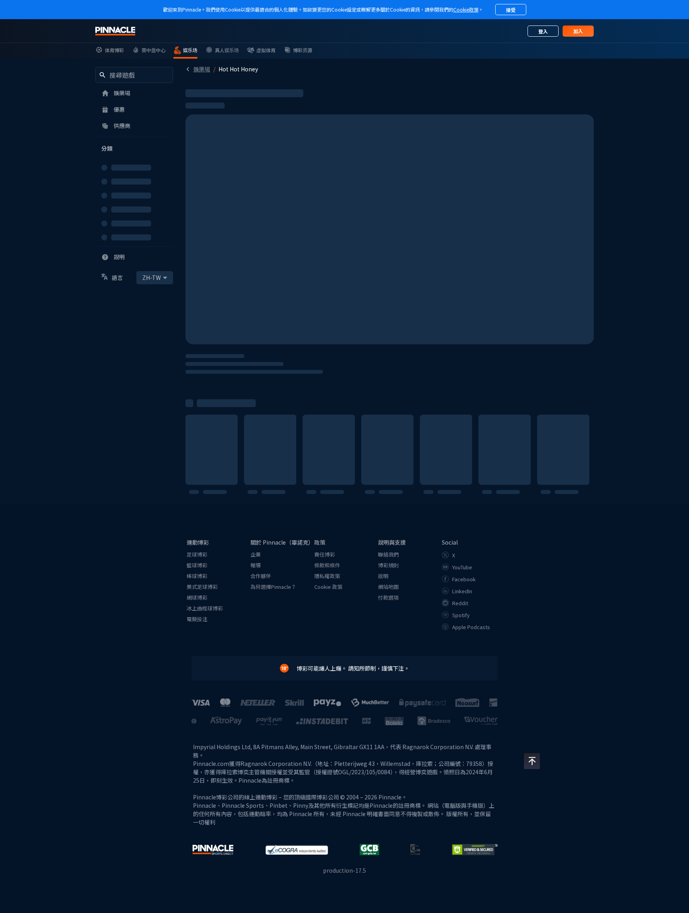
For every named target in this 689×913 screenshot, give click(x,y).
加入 (578, 31)
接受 (511, 9)
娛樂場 (201, 69)
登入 (543, 31)
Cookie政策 (465, 9)
